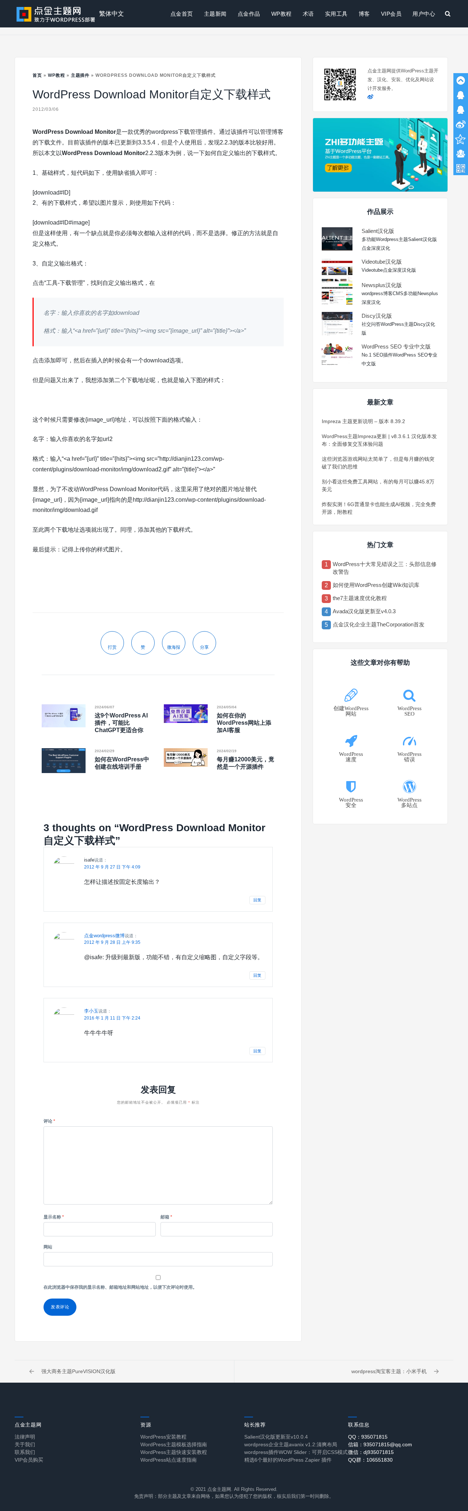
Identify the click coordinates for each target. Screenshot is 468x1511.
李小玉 (91, 1011)
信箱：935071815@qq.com (380, 1444)
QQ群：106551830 (370, 1460)
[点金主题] (56, 13)
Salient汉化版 (378, 231)
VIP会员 (391, 14)
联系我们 (25, 1452)
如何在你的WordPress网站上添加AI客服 (244, 722)
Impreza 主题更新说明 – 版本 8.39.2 (363, 421)
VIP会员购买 (29, 1460)
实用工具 (336, 14)
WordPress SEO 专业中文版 (396, 346)
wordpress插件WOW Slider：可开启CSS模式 (296, 1452)
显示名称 (54, 1217)
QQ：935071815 (368, 1437)
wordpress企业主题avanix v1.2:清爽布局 (290, 1444)
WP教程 (281, 14)
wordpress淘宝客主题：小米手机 (389, 1371)
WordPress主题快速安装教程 (173, 1452)
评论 (49, 1121)
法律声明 (25, 1437)
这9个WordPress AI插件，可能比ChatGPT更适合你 (121, 722)
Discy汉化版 (377, 316)
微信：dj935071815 (371, 1452)
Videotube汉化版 (382, 262)
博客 (364, 14)
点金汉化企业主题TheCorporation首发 (378, 624)
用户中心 (423, 14)
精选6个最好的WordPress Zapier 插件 (288, 1460)
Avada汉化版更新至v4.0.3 (364, 611)
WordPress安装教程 (163, 1437)
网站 (48, 1247)
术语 (308, 14)
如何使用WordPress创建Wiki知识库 (376, 585)
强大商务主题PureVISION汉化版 (78, 1371)
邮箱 (166, 1217)
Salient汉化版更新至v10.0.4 (276, 1437)
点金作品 (249, 14)
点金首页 (181, 14)
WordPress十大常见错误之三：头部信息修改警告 (385, 568)
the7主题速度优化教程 (360, 598)
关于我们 (25, 1444)
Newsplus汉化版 (382, 285)
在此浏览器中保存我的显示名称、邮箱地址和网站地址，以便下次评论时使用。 (120, 1287)
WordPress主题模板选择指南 (173, 1444)
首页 (37, 75)
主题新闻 (215, 14)
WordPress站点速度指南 (168, 1460)
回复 (257, 900)
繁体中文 (111, 13)
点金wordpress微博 (104, 935)
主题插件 (80, 75)
